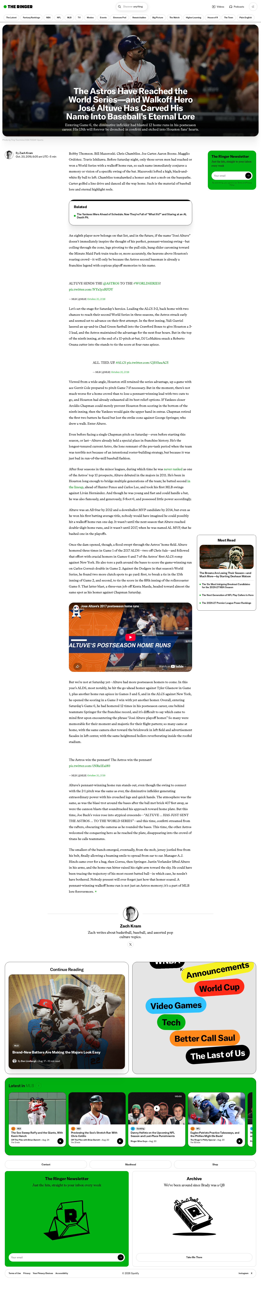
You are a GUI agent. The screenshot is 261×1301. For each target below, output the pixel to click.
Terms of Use (15, 1273)
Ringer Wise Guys (139, 1141)
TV (79, 17)
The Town (228, 17)
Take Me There (194, 1257)
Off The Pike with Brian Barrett (25, 1140)
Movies (90, 17)
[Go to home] (18, 6)
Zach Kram (26, 153)
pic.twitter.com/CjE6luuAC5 (147, 363)
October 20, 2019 (96, 299)
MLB (69, 17)
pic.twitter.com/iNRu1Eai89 (89, 766)
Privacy (26, 1273)
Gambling (140, 1128)
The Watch (174, 17)
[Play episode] (60, 1141)
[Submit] (248, 176)
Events (103, 17)
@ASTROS (111, 283)
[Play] (157, 1108)
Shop (215, 1164)
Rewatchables (139, 17)
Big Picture (157, 17)
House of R (213, 17)
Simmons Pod (119, 17)
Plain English (245, 17)
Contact (46, 1164)
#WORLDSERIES (146, 283)
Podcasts (239, 6)
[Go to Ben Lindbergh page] (14, 1061)
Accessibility (61, 1273)
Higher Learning (193, 17)
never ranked (173, 469)
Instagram (243, 1273)
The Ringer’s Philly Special (203, 1140)
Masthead (130, 1164)
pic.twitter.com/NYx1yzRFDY (91, 289)
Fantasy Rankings (31, 17)
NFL (59, 17)
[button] (132, 6)
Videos (220, 6)
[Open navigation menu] (253, 6)
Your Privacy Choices (43, 1273)
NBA (48, 17)
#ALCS (121, 363)
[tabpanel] (130, 215)
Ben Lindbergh (28, 1061)
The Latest (11, 17)
